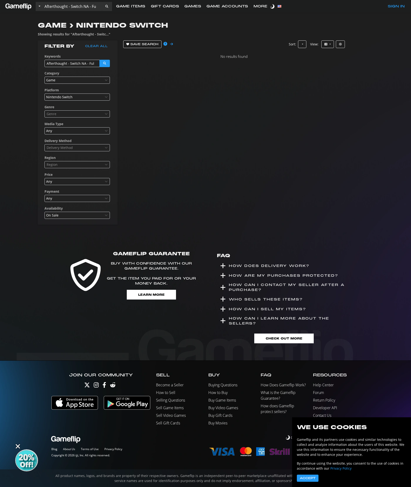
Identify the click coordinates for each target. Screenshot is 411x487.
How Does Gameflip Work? (283, 385)
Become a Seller (170, 385)
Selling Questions (170, 400)
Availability (53, 208)
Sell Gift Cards (168, 423)
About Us (69, 449)
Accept (308, 478)
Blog (54, 449)
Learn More (151, 294)
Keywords (52, 56)
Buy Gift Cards (220, 415)
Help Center (323, 385)
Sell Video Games (171, 415)
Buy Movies (217, 423)
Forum (318, 392)
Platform (51, 90)
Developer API (325, 407)
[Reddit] (113, 386)
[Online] (340, 44)
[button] (107, 6)
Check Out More (284, 338)
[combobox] (77, 80)
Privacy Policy (113, 449)
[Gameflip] (18, 6)
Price (48, 174)
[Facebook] (104, 386)
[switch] (273, 6)
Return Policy (324, 400)
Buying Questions (222, 385)
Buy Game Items (222, 400)
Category (51, 73)
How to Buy (218, 392)
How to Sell (165, 392)
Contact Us (322, 415)
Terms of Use (90, 449)
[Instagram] (96, 386)
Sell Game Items (170, 407)
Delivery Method (58, 140)
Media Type (53, 124)
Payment (51, 191)
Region (50, 157)
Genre (49, 107)
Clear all (96, 46)
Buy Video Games (223, 407)
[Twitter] (87, 386)
